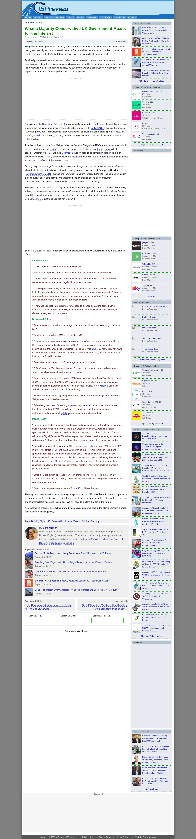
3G (56, 449)
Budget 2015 (97, 127)
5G (78, 488)
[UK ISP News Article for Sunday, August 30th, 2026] (136, 34)
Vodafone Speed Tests (151, 338)
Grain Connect (148, 402)
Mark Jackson (50, 527)
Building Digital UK (40, 521)
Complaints (119, 17)
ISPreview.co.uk (72, 837)
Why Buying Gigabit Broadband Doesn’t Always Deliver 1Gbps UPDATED (155, 553)
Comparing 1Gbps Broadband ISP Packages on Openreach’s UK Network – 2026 (155, 510)
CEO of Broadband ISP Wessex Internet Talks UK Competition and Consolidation (155, 749)
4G (64, 449)
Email (29, 41)
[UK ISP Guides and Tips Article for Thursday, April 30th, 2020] (136, 440)
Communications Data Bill (38, 173)
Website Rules (141, 837)
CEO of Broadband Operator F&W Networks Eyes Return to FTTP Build (155, 781)
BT (122, 131)
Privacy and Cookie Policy (117, 837)
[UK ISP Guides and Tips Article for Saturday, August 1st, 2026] (136, 472)
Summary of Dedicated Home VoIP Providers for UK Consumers (154, 596)
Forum (80, 17)
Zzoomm (146, 413)
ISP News (35, 22)
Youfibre (145, 102)
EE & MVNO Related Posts (153, 306)
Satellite (65, 412)
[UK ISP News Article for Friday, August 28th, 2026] (136, 56)
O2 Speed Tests (149, 328)
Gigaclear (146, 381)
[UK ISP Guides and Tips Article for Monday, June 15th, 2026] (136, 493)
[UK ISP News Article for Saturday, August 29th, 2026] (136, 45)
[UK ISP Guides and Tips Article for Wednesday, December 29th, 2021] (136, 622)
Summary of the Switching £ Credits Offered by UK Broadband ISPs (154, 543)
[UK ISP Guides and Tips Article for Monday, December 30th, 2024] (136, 590)
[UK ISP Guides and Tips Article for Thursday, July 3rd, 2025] (136, 536)
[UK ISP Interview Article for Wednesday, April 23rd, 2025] (136, 785)
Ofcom (53, 149)
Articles (37, 17)
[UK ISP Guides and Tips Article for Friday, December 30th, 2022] (136, 600)
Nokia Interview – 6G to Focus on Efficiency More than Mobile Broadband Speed (155, 759)
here (99, 149)
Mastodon (108, 539)
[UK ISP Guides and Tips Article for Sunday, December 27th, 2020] (136, 558)
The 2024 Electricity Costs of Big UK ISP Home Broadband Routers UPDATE (156, 628)
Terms (102, 837)
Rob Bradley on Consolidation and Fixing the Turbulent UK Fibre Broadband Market (154, 770)
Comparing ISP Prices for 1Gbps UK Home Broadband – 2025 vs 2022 (156, 575)
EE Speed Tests (149, 317)
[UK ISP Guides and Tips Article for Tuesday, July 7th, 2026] (136, 483)
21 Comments (120, 41)
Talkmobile (146, 264)
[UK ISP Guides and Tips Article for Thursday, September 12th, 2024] (136, 611)
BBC (94, 348)
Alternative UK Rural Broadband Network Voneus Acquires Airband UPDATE (155, 62)
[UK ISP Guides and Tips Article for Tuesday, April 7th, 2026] (136, 515)
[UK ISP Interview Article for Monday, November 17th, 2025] (136, 764)
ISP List (48, 17)
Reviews (60, 17)
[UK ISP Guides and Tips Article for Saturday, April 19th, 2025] (136, 579)
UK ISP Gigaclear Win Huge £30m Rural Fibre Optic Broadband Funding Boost (105, 606)
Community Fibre (149, 91)
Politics (85, 521)
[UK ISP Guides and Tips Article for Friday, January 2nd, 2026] (136, 525)
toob (144, 391)
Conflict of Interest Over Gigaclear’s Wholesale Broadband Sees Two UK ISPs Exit (76, 589)
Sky (143, 285)
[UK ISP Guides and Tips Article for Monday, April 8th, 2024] (136, 568)
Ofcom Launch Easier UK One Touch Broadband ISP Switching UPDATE (155, 606)
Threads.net (55, 542)
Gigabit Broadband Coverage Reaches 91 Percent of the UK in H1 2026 (156, 478)
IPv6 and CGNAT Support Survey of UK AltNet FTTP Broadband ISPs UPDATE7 (156, 564)
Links (131, 837)
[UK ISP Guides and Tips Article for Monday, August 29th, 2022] (136, 461)
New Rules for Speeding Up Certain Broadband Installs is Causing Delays (154, 30)
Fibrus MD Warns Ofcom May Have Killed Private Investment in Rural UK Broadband (156, 738)
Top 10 (70, 17)
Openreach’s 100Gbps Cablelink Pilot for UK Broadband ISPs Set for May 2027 (156, 41)
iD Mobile (146, 253)
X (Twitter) (96, 539)
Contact (132, 17)
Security (95, 521)
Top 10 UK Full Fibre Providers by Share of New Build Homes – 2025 (155, 532)
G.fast (68, 389)
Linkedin (69, 542)
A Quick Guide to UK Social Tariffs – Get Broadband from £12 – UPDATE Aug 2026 (154, 457)
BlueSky (43, 542)
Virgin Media (35, 135)
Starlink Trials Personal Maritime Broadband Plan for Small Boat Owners (155, 73)
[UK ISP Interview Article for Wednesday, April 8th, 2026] (136, 753)
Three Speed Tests (150, 349)
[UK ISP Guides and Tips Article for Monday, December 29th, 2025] (136, 451)
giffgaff (145, 243)
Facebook (118, 539)
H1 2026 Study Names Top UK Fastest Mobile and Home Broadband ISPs (155, 489)
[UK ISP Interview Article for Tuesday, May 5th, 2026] (136, 742)
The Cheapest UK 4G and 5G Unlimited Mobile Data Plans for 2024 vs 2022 (155, 585)
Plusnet (145, 113)
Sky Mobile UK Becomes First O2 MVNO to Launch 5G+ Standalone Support (73, 580)
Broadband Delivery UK (54, 124)
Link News (38, 41)
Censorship (57, 521)
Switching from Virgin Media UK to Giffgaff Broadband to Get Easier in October (74, 562)
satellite (90, 405)
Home (28, 17)
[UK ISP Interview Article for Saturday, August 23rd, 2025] (136, 774)
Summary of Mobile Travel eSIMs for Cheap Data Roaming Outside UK (156, 500)
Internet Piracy (72, 521)
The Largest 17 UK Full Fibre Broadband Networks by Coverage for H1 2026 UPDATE (155, 468)
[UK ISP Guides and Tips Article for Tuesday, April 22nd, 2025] (136, 547)
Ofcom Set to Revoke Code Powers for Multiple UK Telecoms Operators (70, 571)
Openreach (67, 152)
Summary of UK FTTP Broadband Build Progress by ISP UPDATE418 (154, 436)
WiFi (63, 362)
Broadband (105, 17)
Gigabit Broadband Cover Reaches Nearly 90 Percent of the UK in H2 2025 (155, 521)
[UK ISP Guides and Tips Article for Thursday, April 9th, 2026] (136, 504)
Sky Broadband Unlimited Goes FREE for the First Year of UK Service (48, 606)
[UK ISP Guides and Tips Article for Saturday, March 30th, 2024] (136, 632)
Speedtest (92, 17)
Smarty (145, 275)
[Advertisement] (124, 8)
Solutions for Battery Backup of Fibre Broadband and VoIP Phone (155, 617)
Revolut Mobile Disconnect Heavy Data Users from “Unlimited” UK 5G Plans (73, 553)
